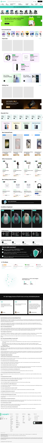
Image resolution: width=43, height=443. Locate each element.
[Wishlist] (33, 1)
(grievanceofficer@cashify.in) (4, 436)
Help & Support (29, 414)
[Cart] (35, 1)
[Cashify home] (4, 1)
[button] (40, 1)
